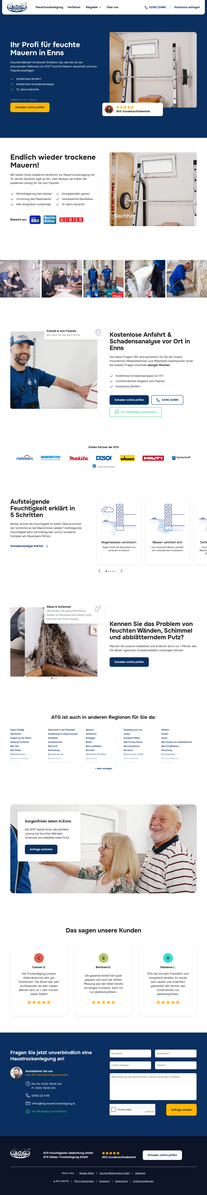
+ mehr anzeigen (103, 768)
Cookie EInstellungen (143, 1181)
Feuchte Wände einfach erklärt (114, 1173)
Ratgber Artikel (86, 1173)
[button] (93, 7)
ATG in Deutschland (84, 1181)
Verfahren (73, 7)
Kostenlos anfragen (187, 7)
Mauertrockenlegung (49, 7)
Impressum (104, 1181)
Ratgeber (92, 7)
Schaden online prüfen (30, 107)
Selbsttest (140, 1173)
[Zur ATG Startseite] (17, 7)
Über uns (112, 7)
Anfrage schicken (41, 849)
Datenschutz (121, 1181)
